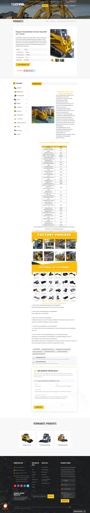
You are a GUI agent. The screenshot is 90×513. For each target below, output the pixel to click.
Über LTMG (38, 5)
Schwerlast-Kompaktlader (62, 351)
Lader (18, 99)
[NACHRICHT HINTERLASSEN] (84, 511)
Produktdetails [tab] (37, 84)
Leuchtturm (20, 118)
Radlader (19, 88)
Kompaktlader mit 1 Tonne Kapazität (63, 349)
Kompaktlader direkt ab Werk (48, 349)
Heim (32, 5)
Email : (57, 384)
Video (60, 5)
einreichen (50, 496)
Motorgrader (20, 115)
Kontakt (66, 5)
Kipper (18, 126)
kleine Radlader (45, 467)
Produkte (45, 5)
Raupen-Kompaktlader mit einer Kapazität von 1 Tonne (48, 380)
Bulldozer (19, 111)
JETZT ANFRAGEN (22, 64)
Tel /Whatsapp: (38, 389)
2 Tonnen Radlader (45, 476)
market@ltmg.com (21, 470)
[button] (73, 43)
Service (33, 477)
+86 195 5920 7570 (20, 467)
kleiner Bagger (44, 472)
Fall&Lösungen (53, 5)
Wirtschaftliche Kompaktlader (39, 353)
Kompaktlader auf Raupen (49, 351)
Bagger (19, 103)
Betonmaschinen (21, 122)
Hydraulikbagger (45, 469)
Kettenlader (44, 474)
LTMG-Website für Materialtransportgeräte (38, 1)
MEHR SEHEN (26, 446)
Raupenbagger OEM (45, 483)
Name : (36, 384)
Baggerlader (20, 91)
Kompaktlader (52, 21)
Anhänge (19, 130)
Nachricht (73, 5)
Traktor (18, 134)
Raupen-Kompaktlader (37, 351)
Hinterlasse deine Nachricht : (41, 395)
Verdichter (19, 107)
